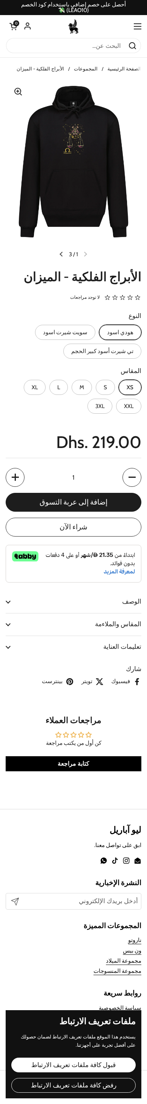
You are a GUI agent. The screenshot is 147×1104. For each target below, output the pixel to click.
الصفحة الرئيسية (124, 69)
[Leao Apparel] (73, 26)
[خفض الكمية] (131, 477)
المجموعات (86, 69)
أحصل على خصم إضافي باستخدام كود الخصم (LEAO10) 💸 (73, 7)
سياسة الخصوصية (120, 1008)
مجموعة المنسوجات (117, 971)
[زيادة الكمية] (15, 477)
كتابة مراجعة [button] (73, 763)
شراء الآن (73, 527)
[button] (13, 26)
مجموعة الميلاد (123, 960)
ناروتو (134, 940)
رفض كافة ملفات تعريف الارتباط (73, 1085)
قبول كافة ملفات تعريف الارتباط (73, 1065)
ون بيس (132, 950)
